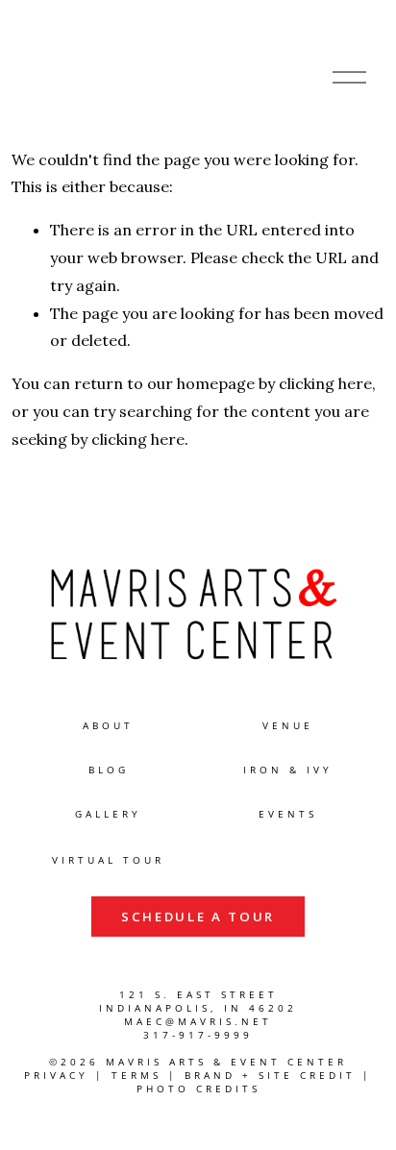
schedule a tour (198, 916)
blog (108, 770)
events (288, 814)
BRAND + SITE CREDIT (270, 1075)
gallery (108, 814)
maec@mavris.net (198, 1021)
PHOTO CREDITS (198, 1089)
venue (287, 726)
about (108, 726)
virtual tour (108, 860)
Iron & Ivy (288, 770)
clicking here (325, 383)
